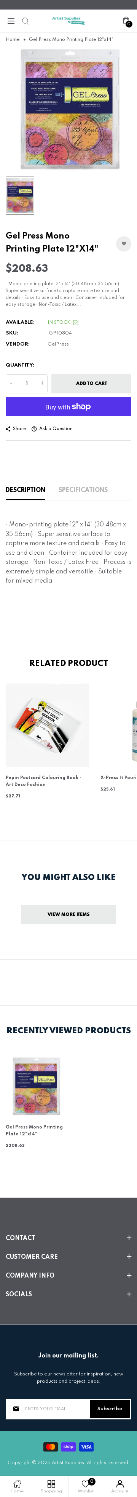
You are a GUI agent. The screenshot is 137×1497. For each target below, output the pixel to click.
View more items (69, 914)
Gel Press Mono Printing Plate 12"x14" (34, 1131)
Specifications (83, 490)
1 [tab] (68, 161)
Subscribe (109, 1408)
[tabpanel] (68, 110)
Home (13, 39)
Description (25, 490)
